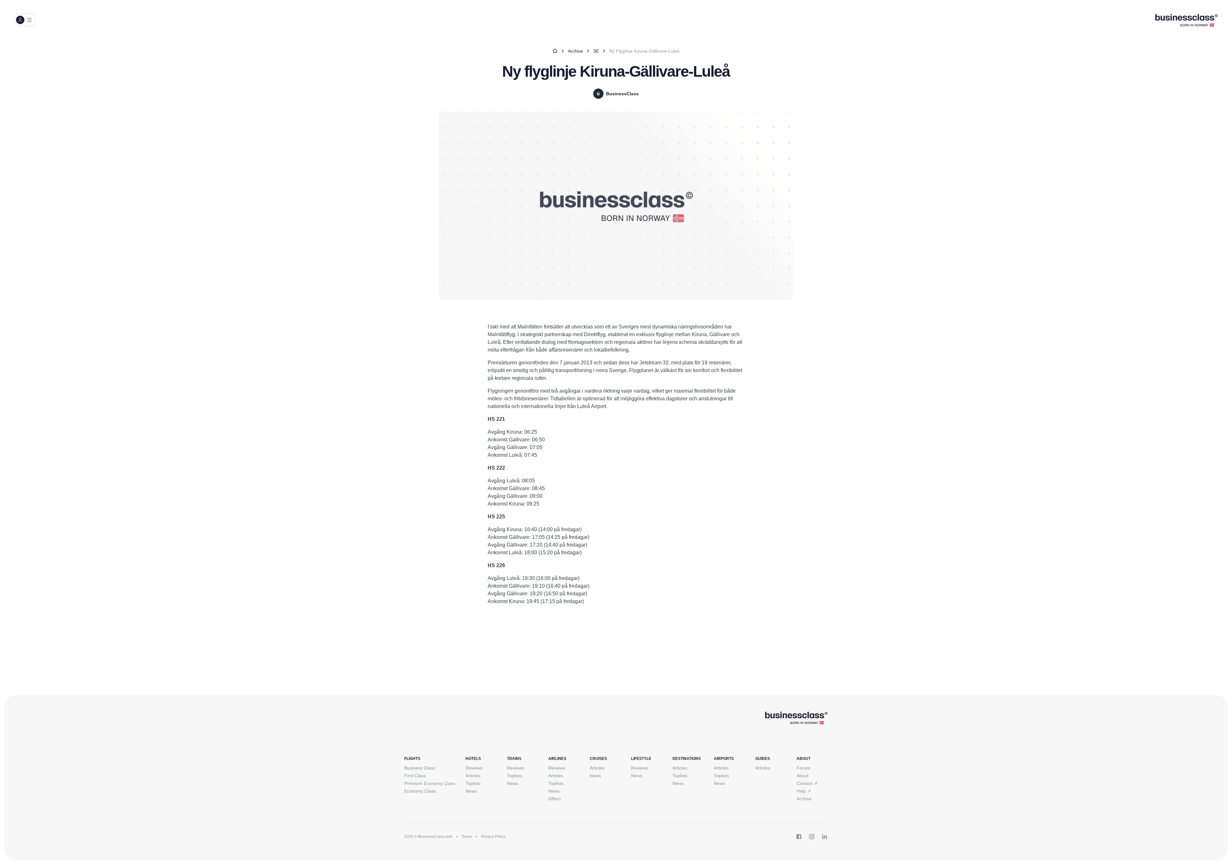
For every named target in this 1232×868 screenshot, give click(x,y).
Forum (803, 768)
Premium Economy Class (429, 783)
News (471, 791)
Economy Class (420, 791)
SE (596, 51)
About (803, 775)
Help (804, 791)
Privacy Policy (493, 836)
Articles (473, 775)
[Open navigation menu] (25, 20)
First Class (415, 775)
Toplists (473, 783)
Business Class (419, 768)
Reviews (474, 768)
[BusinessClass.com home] (796, 718)
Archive (575, 51)
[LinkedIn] (824, 836)
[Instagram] (812, 836)
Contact (807, 783)
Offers (554, 798)
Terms (466, 836)
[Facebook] (799, 836)
